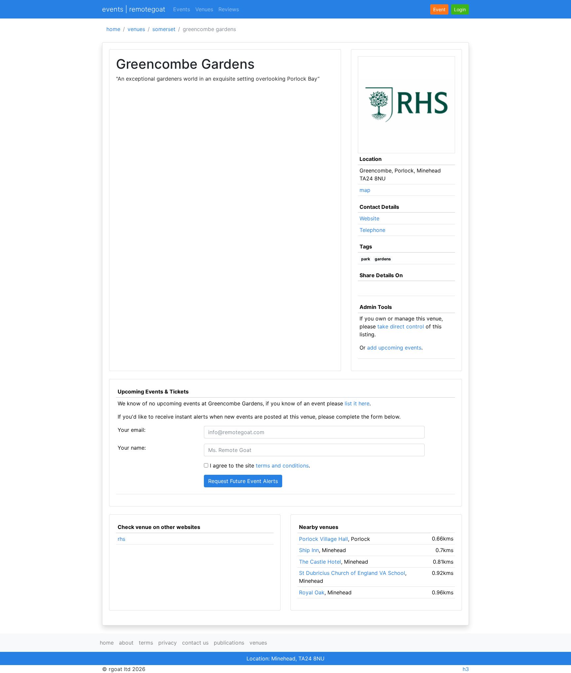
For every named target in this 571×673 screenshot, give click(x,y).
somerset (163, 29)
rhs (121, 539)
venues (136, 29)
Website (369, 218)
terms (146, 642)
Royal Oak (311, 592)
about (126, 642)
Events (181, 9)
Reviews (228, 9)
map (365, 190)
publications (229, 642)
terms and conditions (282, 465)
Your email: (131, 430)
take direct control (400, 326)
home (113, 29)
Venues (204, 9)
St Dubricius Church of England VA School (352, 573)
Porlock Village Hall (323, 539)
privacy (167, 642)
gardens (383, 258)
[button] (460, 9)
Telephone (372, 230)
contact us (195, 642)
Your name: (132, 447)
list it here (357, 403)
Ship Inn (309, 550)
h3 (466, 669)
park (365, 258)
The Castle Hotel (320, 561)
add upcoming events (394, 347)
